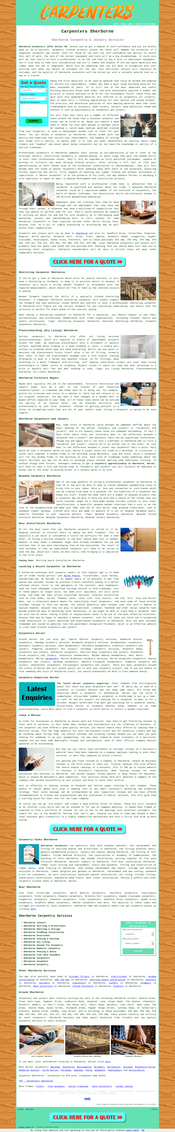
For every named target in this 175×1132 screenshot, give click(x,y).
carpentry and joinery (41, 655)
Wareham (55, 1067)
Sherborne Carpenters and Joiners (43, 418)
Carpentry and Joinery (95, 467)
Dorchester (113, 1067)
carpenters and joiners (61, 649)
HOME (116, 24)
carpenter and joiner (71, 444)
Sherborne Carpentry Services (45, 916)
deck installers (43, 986)
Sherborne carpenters (54, 845)
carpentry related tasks (34, 881)
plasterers (79, 983)
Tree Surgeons (56, 1086)
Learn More (132, 1130)
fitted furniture (82, 986)
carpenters (78, 72)
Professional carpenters (34, 153)
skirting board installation (107, 980)
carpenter (60, 539)
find (29, 893)
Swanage (78, 1070)
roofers (113, 983)
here (33, 909)
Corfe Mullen (50, 1070)
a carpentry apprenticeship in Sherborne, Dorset (123, 463)
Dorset (72, 881)
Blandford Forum (145, 1067)
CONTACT (139, 24)
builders (44, 983)
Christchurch (137, 1070)
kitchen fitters (79, 976)
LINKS (123, 24)
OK (143, 1130)
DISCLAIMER (150, 24)
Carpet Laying (124, 1086)
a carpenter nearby (143, 703)
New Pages (29, 1109)
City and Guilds (57, 467)
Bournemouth (84, 1067)
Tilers (40, 1086)
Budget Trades (24, 1127)
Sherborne (82, 233)
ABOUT (130, 24)
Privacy (154, 1109)
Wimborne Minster (29, 1070)
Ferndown (66, 1070)
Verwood (127, 1067)
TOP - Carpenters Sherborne (36, 1081)
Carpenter (25, 1076)
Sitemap (20, 1109)
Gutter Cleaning (78, 1086)
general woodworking (53, 852)
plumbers (146, 983)
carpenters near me (104, 686)
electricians (119, 976)
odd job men (62, 980)
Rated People (72, 576)
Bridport (99, 1067)
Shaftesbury (115, 1070)
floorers (118, 986)
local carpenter (61, 406)
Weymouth (100, 1070)
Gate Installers (102, 1086)
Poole (89, 1070)
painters (151, 980)
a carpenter (58, 134)
